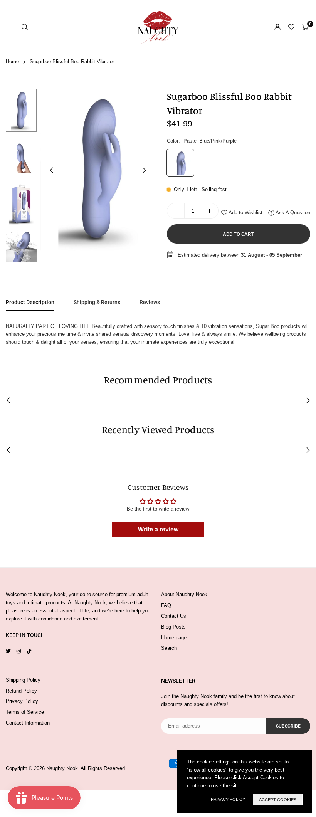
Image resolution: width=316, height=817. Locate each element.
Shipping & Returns (97, 302)
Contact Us (173, 616)
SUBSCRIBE (288, 726)
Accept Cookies (277, 799)
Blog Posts (173, 627)
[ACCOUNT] (277, 27)
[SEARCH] (25, 27)
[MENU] (11, 27)
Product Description (30, 302)
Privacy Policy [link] (228, 799)
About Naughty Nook (184, 594)
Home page (174, 637)
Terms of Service (25, 712)
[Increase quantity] (209, 210)
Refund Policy (21, 691)
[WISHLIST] (291, 27)
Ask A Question (292, 212)
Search (169, 648)
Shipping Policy (23, 680)
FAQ (166, 605)
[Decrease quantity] (175, 210)
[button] (144, 170)
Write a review (158, 529)
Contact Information (28, 723)
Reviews (150, 302)
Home (12, 61)
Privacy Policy (22, 701)
